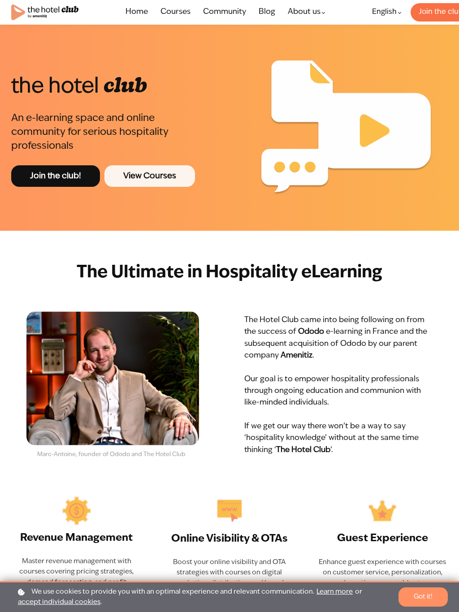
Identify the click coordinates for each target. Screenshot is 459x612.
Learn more (334, 592)
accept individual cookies (59, 602)
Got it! (423, 597)
